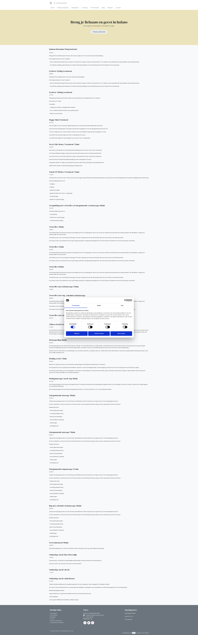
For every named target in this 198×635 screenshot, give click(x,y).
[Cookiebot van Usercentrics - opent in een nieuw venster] (125, 300)
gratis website (145, 632)
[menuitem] (52, 7)
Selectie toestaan (99, 333)
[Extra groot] (88, 622)
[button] (51, 3)
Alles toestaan (121, 333)
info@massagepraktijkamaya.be (94, 615)
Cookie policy (53, 622)
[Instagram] (92, 622)
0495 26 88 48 (89, 617)
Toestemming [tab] (75, 305)
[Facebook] (84, 622)
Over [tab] (122, 305)
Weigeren (76, 333)
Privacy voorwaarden (56, 620)
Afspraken (53, 617)
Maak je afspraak (99, 32)
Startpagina (53, 613)
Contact (52, 618)
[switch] (90, 327)
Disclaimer (61, 622)
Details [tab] (99, 305)
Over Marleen (53, 615)
